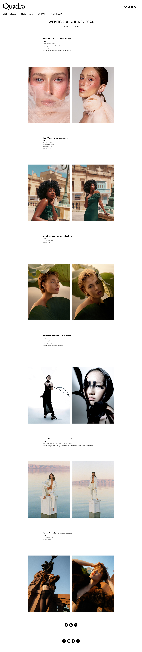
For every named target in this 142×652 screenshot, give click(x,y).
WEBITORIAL (9, 13)
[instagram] (129, 7)
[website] (132, 7)
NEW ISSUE (27, 13)
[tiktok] (135, 7)
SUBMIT (42, 13)
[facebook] (125, 7)
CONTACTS (56, 13)
